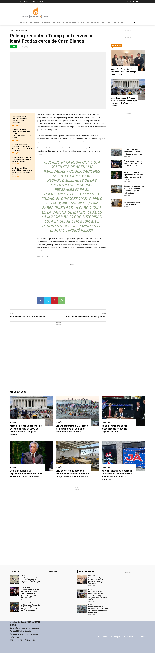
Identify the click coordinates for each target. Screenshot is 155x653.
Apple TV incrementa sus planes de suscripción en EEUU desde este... (133, 202)
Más (127, 111)
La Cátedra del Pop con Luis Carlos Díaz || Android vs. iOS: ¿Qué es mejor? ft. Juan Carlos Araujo (31, 608)
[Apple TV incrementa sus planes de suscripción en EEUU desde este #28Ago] (116, 203)
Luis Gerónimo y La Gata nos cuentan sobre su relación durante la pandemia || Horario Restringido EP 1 (30, 593)
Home (12, 31)
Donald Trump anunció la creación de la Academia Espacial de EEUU (21, 159)
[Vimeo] (133, 1)
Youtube (142, 637)
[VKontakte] (124, 637)
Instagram (117, 637)
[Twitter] (130, 1)
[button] (135, 22)
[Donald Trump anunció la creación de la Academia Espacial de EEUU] (116, 164)
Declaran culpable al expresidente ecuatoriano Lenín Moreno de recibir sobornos (22, 171)
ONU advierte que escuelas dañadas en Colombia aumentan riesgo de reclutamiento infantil (72, 473)
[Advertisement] (71, 281)
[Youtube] (136, 1)
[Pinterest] (54, 300)
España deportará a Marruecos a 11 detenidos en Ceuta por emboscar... (133, 152)
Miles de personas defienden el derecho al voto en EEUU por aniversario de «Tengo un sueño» (21, 133)
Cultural (23, 575)
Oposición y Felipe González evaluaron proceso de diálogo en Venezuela (21, 119)
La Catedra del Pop (26, 602)
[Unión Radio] (35, 12)
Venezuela (91, 575)
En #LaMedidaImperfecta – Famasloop (28, 316)
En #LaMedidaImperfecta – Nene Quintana (86, 316)
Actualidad (20, 31)
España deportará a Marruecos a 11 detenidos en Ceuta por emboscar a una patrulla (22, 147)
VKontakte (130, 637)
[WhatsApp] (61, 300)
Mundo (28, 31)
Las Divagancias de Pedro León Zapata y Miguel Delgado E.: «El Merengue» (31, 580)
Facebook (104, 637)
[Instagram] (127, 1)
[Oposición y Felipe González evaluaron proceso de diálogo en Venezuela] (128, 60)
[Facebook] (124, 1)
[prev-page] (11, 484)
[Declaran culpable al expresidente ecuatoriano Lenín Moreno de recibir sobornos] (116, 175)
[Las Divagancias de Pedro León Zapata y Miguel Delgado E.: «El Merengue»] (14, 579)
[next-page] (15, 484)
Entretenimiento (26, 587)
